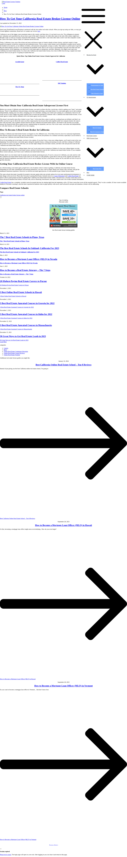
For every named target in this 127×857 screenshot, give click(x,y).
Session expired (5, 851)
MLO (5, 350)
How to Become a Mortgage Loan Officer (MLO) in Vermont (63, 686)
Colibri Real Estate (62, 62)
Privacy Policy (53, 844)
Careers (6, 348)
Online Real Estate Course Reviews (14, 353)
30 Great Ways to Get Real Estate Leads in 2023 (23, 336)
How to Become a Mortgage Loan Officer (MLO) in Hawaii (63, 525)
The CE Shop (19, 87)
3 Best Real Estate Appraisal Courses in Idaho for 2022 (26, 314)
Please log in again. (5, 854)
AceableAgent (19, 62)
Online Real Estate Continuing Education (16, 351)
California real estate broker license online (12, 195)
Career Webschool (59, 176)
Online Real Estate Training (12, 355)
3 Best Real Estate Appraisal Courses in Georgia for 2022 (27, 303)
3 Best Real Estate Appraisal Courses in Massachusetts (26, 325)
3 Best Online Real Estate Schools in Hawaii (21, 292)
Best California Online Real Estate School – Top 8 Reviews (63, 364)
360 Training (62, 83)
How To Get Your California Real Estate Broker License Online (40, 18)
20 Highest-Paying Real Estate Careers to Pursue (23, 281)
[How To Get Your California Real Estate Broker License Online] (21, 26)
